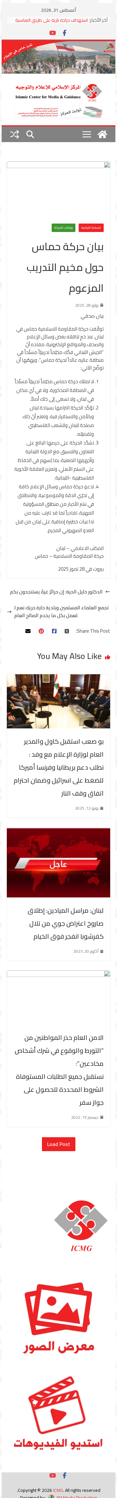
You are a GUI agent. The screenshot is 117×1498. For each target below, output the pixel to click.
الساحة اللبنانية (91, 228)
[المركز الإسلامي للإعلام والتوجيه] (58, 45)
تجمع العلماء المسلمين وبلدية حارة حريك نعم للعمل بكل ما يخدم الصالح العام (61, 611)
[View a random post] (14, 134)
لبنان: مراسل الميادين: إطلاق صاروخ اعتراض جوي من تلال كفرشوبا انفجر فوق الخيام (66, 923)
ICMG (58, 1490)
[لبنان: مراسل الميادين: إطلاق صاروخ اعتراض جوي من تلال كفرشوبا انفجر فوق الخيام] (58, 831)
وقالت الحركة (63, 228)
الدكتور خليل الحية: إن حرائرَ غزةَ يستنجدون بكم (56, 592)
